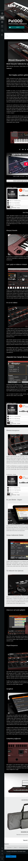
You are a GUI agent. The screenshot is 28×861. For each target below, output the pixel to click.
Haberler (2, 848)
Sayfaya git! (9, 68)
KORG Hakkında (2, 859)
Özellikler (2, 22)
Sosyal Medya (2, 853)
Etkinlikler (2, 26)
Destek (2, 31)
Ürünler (2, 18)
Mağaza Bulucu (2, 35)
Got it (11, 856)
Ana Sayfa (2, 13)
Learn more (8, 854)
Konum (2, 851)
